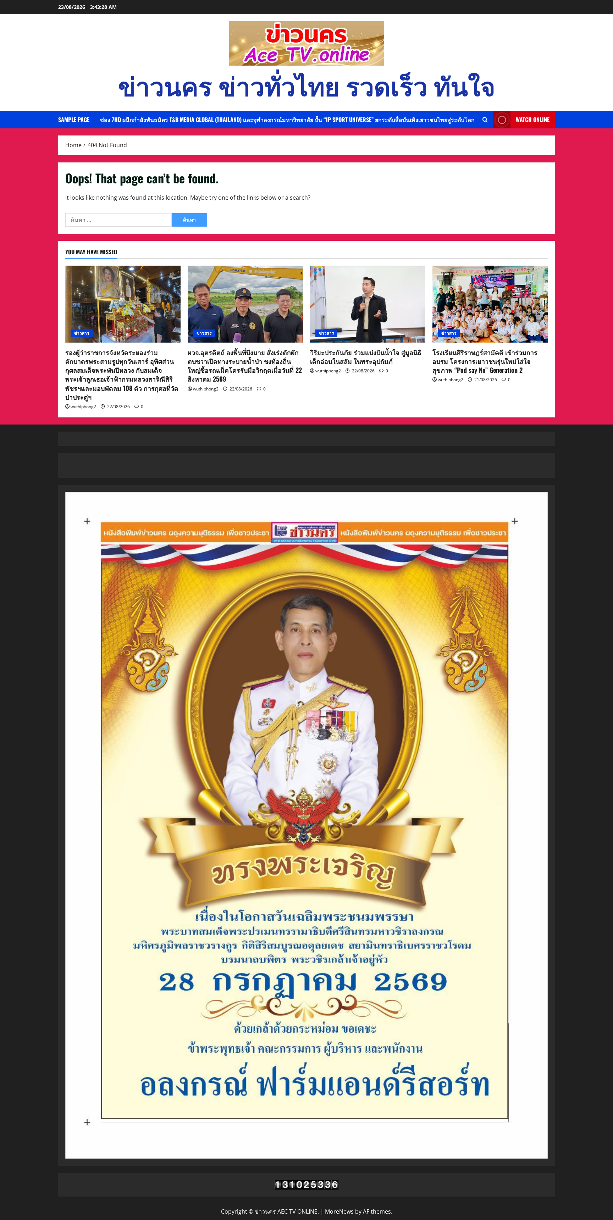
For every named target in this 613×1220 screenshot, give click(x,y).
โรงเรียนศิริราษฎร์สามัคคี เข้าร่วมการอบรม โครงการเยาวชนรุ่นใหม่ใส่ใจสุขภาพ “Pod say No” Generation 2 (484, 361)
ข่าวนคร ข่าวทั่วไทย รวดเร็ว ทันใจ (306, 85)
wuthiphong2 (83, 407)
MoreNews (339, 1211)
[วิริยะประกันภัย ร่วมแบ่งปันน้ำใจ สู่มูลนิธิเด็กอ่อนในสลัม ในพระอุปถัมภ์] (367, 304)
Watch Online (533, 119)
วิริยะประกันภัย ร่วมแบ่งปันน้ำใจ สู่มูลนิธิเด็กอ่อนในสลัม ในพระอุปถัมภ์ (365, 357)
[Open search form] (485, 120)
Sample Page (73, 119)
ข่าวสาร (81, 333)
